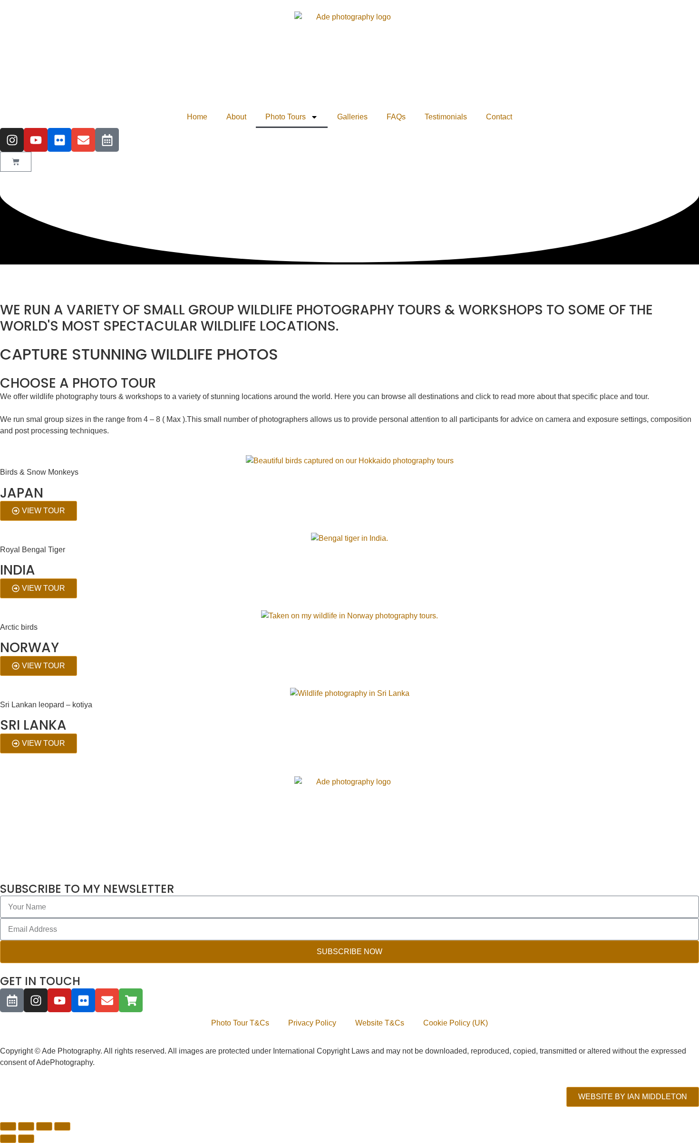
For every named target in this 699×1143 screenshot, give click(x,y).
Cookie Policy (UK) (455, 1023)
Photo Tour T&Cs (240, 1023)
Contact (499, 117)
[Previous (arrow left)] (8, 1138)
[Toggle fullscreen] (26, 1126)
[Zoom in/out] (8, 1126)
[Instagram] (12, 140)
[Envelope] (83, 140)
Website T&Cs (379, 1023)
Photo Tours (285, 117)
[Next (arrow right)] (26, 1138)
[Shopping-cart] (131, 1000)
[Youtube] (36, 140)
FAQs (396, 117)
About (236, 117)
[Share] (44, 1126)
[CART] (15, 162)
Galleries (352, 117)
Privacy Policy (312, 1023)
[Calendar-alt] (107, 140)
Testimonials (446, 117)
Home (197, 117)
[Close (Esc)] (62, 1126)
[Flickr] (59, 140)
